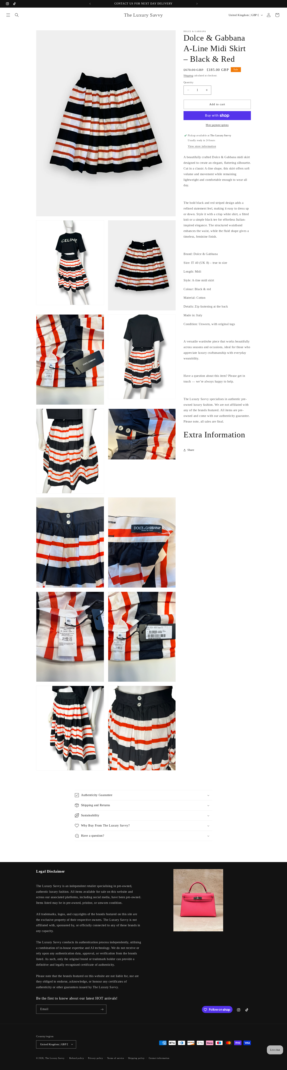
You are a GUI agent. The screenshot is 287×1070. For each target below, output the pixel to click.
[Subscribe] (102, 1009)
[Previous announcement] (90, 3)
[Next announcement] (197, 3)
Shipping (188, 75)
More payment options (217, 125)
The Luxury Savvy (55, 1058)
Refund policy (76, 1058)
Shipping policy (136, 1058)
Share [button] (190, 450)
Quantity (188, 82)
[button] (8, 15)
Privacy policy (95, 1058)
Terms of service (115, 1058)
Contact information (159, 1058)
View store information (202, 146)
